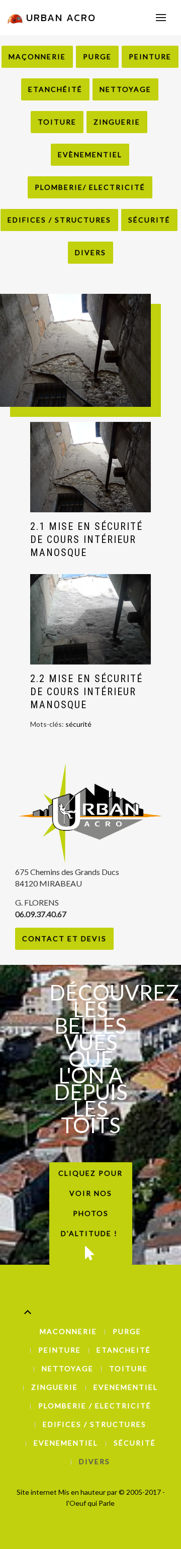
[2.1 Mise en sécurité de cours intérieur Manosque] (90, 467)
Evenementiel (126, 1387)
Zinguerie (117, 122)
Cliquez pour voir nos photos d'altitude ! (90, 1203)
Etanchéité (55, 89)
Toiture (57, 122)
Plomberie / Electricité (94, 1405)
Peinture (150, 56)
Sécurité (149, 219)
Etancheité (124, 1350)
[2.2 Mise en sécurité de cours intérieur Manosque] (90, 619)
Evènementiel (90, 154)
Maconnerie (68, 1331)
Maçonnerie (37, 56)
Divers (90, 252)
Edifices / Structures (59, 219)
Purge (97, 56)
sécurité (78, 724)
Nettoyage (125, 89)
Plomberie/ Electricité (90, 187)
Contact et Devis (64, 938)
